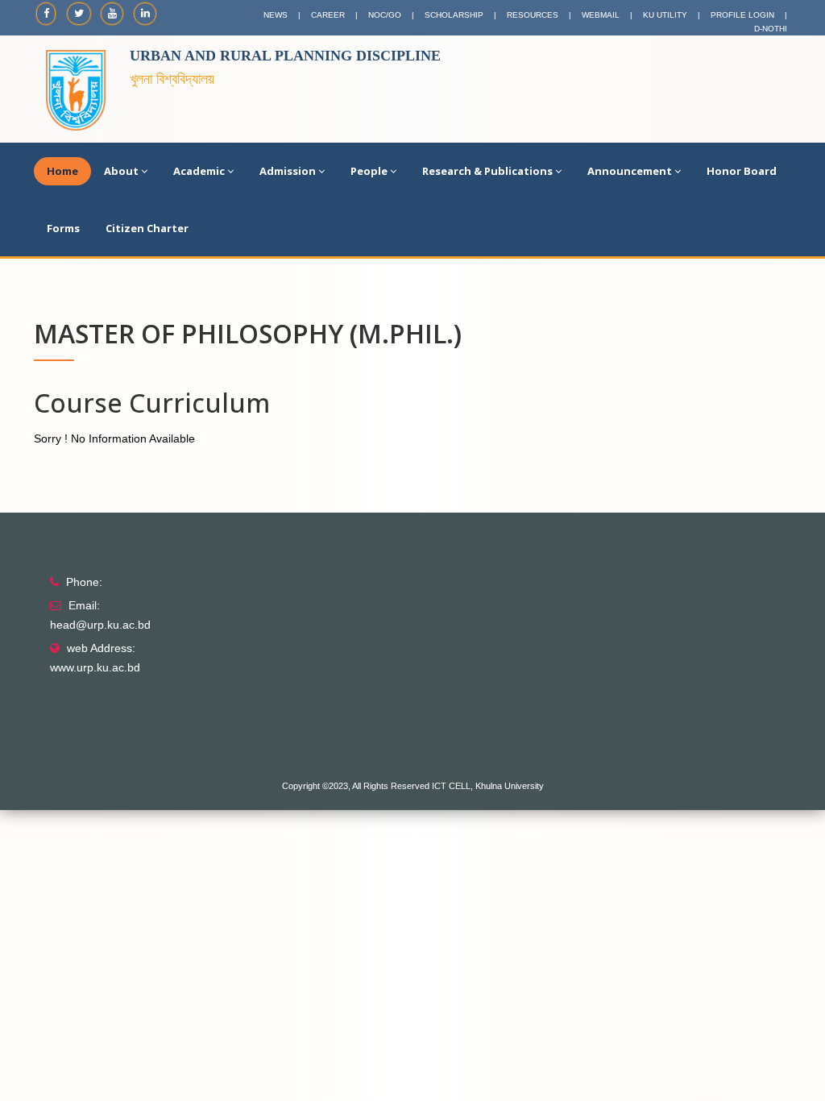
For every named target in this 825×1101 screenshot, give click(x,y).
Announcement (629, 171)
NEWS (275, 14)
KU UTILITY (665, 14)
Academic (199, 171)
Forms (63, 228)
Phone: (84, 581)
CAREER (328, 14)
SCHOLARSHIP (454, 14)
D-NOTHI (770, 28)
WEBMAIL (601, 14)
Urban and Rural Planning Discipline (285, 56)
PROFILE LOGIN (742, 14)
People (369, 171)
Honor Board (742, 171)
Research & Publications (487, 171)
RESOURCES (532, 14)
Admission (287, 171)
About (121, 171)
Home (62, 171)
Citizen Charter (147, 228)
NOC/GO (384, 14)
